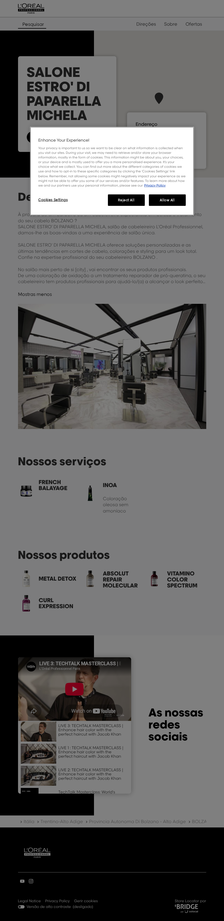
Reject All (126, 200)
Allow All (167, 200)
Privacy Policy (155, 185)
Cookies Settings (53, 199)
